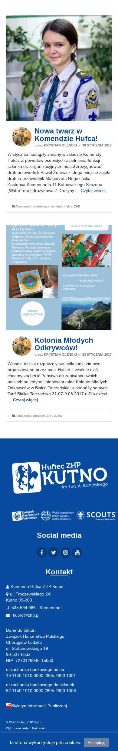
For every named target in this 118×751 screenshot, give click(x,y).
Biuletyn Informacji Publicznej (39, 705)
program (39, 415)
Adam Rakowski (34, 728)
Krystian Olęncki (60, 145)
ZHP (77, 206)
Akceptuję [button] (96, 742)
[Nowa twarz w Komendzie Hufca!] (59, 68)
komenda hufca (61, 206)
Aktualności (23, 206)
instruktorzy (41, 206)
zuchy (58, 415)
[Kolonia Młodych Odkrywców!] (59, 277)
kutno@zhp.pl (25, 615)
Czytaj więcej (93, 190)
